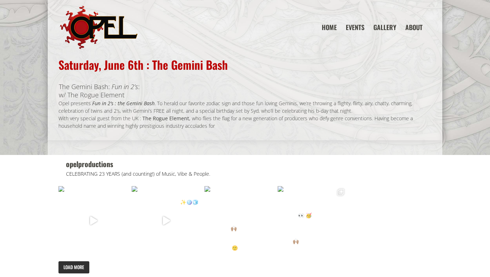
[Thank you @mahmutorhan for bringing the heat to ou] (166, 221)
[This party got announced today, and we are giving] (239, 221)
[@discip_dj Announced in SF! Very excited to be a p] (93, 221)
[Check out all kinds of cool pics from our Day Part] (312, 221)
